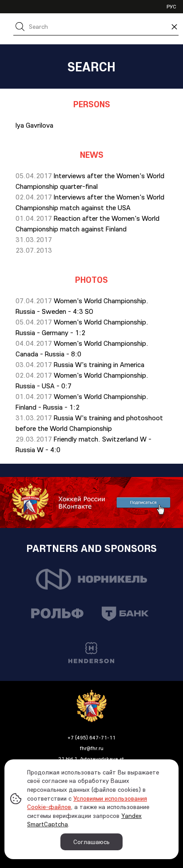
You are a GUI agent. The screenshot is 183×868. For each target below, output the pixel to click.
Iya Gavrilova (34, 125)
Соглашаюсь (91, 842)
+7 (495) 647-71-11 (91, 737)
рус (171, 6)
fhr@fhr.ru (91, 748)
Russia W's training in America (99, 364)
